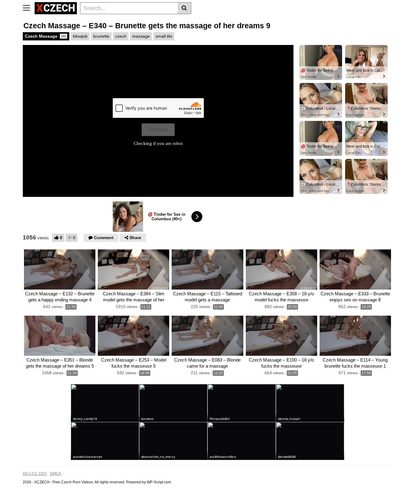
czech (120, 36)
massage (141, 36)
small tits (164, 36)
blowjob (80, 36)
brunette (101, 36)
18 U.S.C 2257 (35, 474)
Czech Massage (45, 36)
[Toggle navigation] (29, 7)
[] (184, 8)
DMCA (55, 474)
